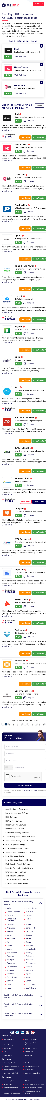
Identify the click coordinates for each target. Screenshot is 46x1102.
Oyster (18, 236)
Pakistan (10, 956)
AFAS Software (22, 539)
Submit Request (25, 786)
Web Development (30, 1063)
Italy (8, 942)
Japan (28, 942)
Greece (29, 935)
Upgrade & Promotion (31, 1048)
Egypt (9, 935)
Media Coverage (9, 1045)
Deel (17, 114)
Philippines (30, 956)
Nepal (9, 988)
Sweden (29, 967)
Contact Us (28, 1055)
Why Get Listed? (8, 1039)
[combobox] (9, 767)
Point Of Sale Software (11, 1087)
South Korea (12, 967)
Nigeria (28, 974)
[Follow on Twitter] (17, 1032)
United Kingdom (13, 912)
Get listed (39, 4)
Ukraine (29, 915)
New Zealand (12, 953)
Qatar (9, 984)
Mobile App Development (12, 1063)
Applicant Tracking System (33, 1087)
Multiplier (19, 509)
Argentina (11, 928)
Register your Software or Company (33, 1044)
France (28, 919)
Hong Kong (30, 984)
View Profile (7, 130)
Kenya (9, 946)
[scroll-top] (42, 1089)
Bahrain (10, 981)
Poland (28, 924)
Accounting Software (10, 1081)
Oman (28, 981)
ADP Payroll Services (25, 418)
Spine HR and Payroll (25, 266)
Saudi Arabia (12, 977)
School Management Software (34, 1084)
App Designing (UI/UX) (11, 1073)
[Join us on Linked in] (22, 1032)
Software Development (32, 1066)
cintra (18, 357)
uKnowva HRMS (22, 478)
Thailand (10, 970)
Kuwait (28, 977)
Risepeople (20, 661)
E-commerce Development (12, 1066)
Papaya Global (22, 600)
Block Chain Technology (32, 1073)
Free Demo (25, 137)
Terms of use (29, 1051)
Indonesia (11, 938)
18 (43, 724)
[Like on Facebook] (12, 1032)
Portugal (10, 960)
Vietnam (29, 970)
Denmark (29, 931)
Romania (29, 960)
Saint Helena (31, 988)
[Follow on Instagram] (27, 1032)
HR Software (7, 1084)
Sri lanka (10, 974)
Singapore (11, 963)
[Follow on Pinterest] (33, 1032)
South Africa (31, 963)
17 (39, 724)
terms (25, 790)
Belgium (10, 931)
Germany (10, 924)
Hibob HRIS (20, 175)
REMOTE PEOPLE (23, 448)
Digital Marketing (9, 1069)
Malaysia (29, 946)
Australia (29, 912)
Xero (17, 387)
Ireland (28, 938)
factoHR (19, 296)
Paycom (19, 327)
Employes (19, 570)
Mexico (10, 949)
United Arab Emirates (11, 920)
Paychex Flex (21, 205)
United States (31, 908)
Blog (5, 1051)
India (9, 908)
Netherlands (31, 949)
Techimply (22, 1099)
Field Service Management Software (33, 1092)
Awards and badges (31, 1039)
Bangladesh (30, 928)
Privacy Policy (8, 1055)
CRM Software (29, 1081)
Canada (10, 915)
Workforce (20, 630)
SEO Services (29, 1069)
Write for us (7, 1048)
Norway (29, 953)
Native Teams (21, 145)
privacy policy (33, 790)
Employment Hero (23, 691)
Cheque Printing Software (12, 1093)
